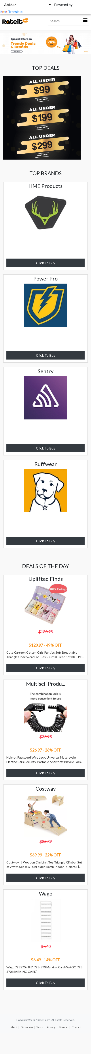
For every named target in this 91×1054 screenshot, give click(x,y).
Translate (15, 11)
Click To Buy (45, 263)
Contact (76, 1027)
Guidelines (27, 1027)
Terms (40, 1027)
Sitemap (63, 1027)
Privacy (51, 1027)
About (13, 1027)
